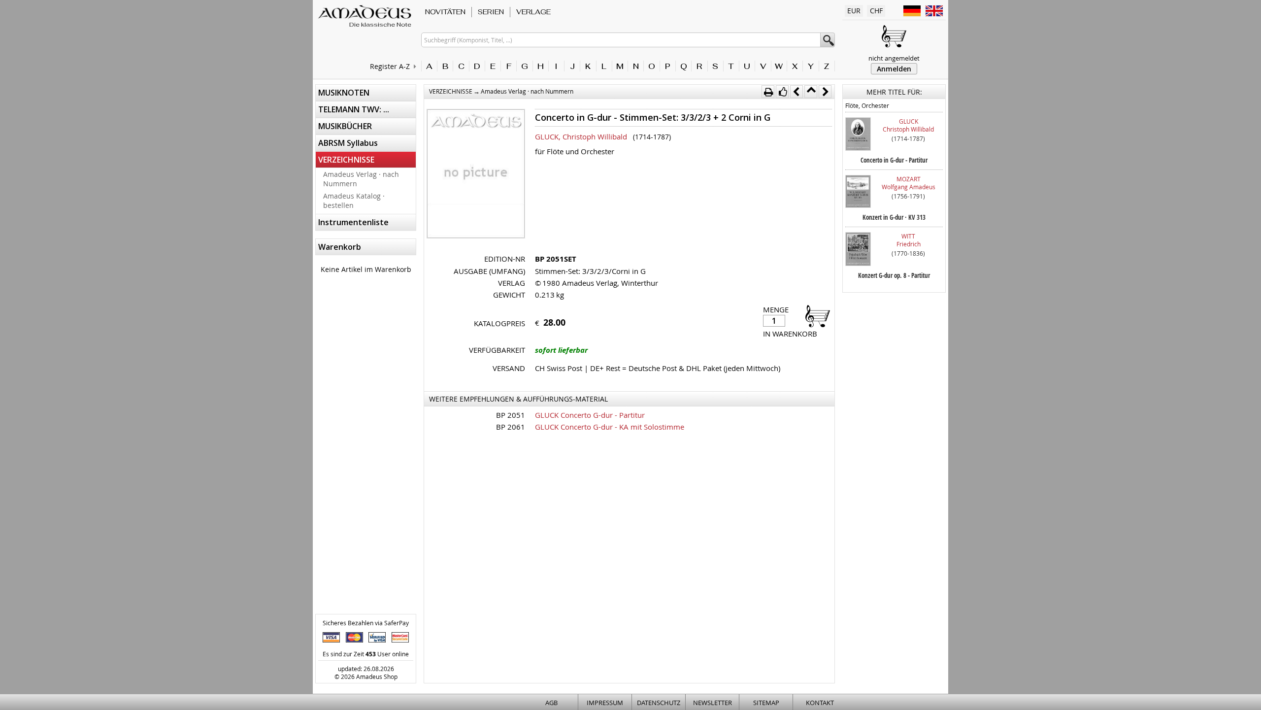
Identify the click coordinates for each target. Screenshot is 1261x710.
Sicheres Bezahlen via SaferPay (366, 623)
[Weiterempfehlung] (782, 91)
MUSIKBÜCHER (345, 126)
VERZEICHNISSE (346, 159)
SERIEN (491, 11)
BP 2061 (510, 427)
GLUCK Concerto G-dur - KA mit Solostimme (609, 427)
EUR (854, 10)
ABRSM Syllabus (348, 142)
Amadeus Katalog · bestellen (354, 200)
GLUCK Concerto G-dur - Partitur (590, 415)
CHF (876, 10)
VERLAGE (533, 11)
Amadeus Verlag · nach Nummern (361, 178)
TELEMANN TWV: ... (353, 109)
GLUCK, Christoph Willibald (581, 136)
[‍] (814, 315)
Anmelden (894, 68)
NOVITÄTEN (445, 11)
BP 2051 (510, 415)
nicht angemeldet (894, 58)
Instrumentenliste (353, 222)
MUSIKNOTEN (343, 92)
